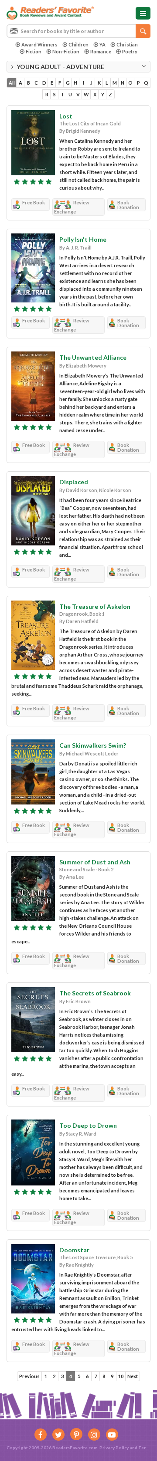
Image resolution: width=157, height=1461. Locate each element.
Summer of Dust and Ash (94, 862)
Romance (100, 51)
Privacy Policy (114, 1447)
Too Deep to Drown (88, 1125)
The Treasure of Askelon (94, 606)
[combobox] (78, 31)
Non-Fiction (65, 51)
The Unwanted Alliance (92, 357)
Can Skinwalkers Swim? (92, 745)
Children (78, 44)
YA (102, 44)
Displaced (73, 482)
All (12, 82)
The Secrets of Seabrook (95, 993)
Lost (65, 116)
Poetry (129, 51)
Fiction (33, 51)
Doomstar (74, 1250)
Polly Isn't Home (82, 239)
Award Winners (39, 44)
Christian (127, 44)
